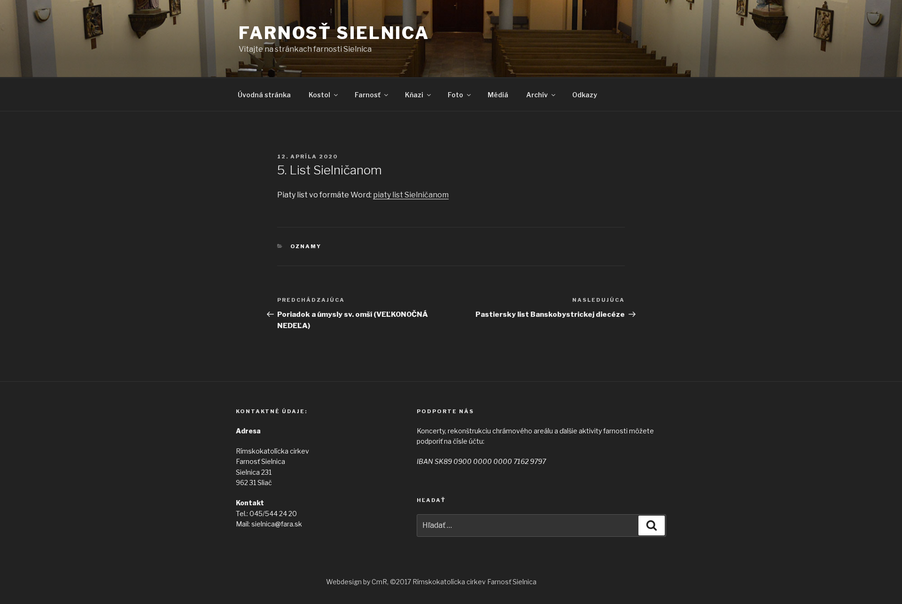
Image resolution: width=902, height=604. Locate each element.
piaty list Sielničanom (411, 194)
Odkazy (584, 95)
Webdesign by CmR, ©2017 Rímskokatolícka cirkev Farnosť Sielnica (431, 582)
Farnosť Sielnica (334, 33)
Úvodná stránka (264, 95)
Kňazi (414, 95)
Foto (455, 95)
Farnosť (368, 95)
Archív (537, 95)
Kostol (319, 95)
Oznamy (306, 246)
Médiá (498, 95)
